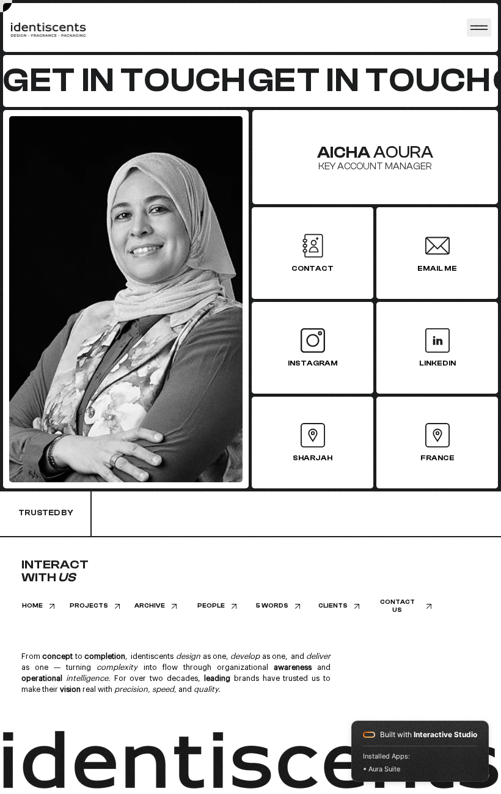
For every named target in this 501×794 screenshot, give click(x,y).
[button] (403, 606)
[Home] (479, 27)
